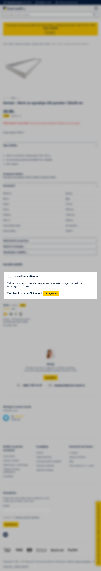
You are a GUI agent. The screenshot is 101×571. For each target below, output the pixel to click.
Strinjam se (51, 293)
